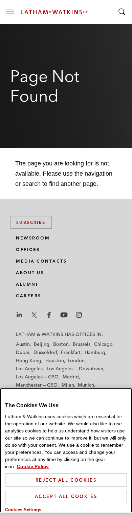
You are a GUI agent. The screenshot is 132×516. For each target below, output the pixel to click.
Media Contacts (41, 261)
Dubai (22, 352)
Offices (28, 249)
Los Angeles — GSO (37, 377)
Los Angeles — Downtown (75, 369)
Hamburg (95, 352)
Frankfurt (71, 352)
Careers (28, 295)
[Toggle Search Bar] (122, 12)
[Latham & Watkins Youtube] (64, 315)
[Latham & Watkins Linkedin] (19, 315)
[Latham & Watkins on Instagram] (79, 315)
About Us (30, 272)
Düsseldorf (45, 352)
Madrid (71, 377)
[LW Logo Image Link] (54, 12)
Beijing (41, 344)
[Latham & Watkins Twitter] (34, 315)
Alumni (27, 284)
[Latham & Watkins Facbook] (49, 315)
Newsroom (33, 238)
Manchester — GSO (37, 385)
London (76, 360)
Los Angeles (29, 369)
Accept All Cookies (66, 496)
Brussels (81, 344)
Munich (86, 385)
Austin (23, 344)
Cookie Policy (33, 466)
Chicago (103, 344)
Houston (54, 360)
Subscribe (31, 222)
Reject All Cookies (66, 480)
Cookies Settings (23, 509)
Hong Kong (28, 360)
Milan (68, 385)
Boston (61, 344)
